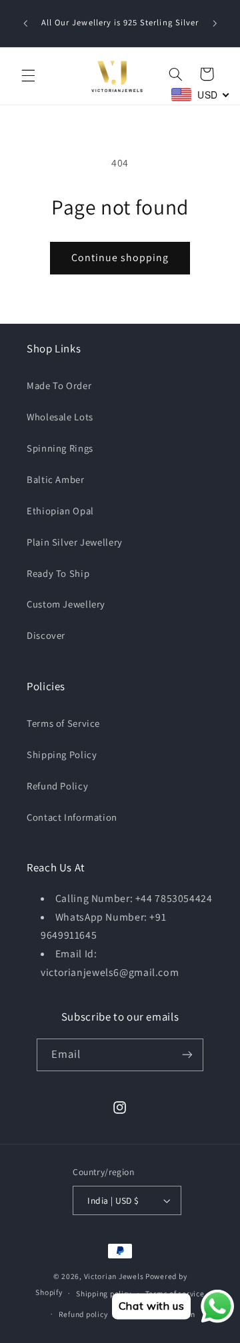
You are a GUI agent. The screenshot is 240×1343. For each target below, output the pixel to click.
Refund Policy (57, 785)
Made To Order (59, 385)
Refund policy (83, 1314)
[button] (28, 76)
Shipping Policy (62, 754)
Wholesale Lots (60, 416)
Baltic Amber (56, 479)
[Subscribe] (187, 1055)
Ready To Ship (58, 573)
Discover (46, 635)
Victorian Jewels (114, 1276)
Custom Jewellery (66, 604)
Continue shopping (120, 257)
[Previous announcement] (25, 23)
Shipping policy (103, 1293)
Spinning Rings (60, 448)
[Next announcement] (214, 23)
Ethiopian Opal (60, 510)
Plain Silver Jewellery (75, 542)
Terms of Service (63, 723)
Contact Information (72, 817)
